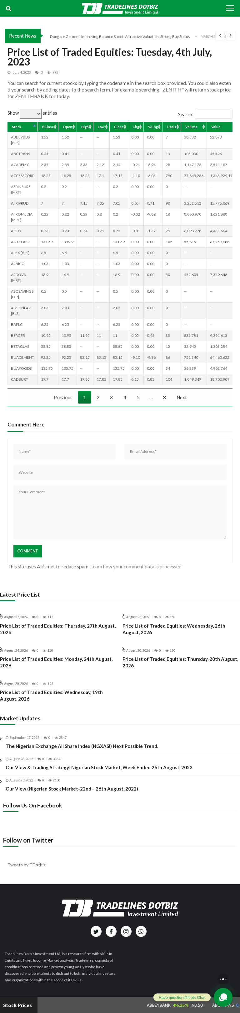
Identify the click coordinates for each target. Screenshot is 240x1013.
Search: (185, 114)
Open (67, 127)
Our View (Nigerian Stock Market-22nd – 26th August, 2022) (72, 788)
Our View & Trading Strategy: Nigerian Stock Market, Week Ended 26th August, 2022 (99, 767)
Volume (191, 127)
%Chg (153, 127)
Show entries (32, 113)
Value (215, 127)
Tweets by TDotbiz (26, 864)
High (85, 127)
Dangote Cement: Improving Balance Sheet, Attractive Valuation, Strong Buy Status (120, 36)
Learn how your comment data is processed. (136, 566)
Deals (171, 127)
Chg (135, 127)
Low (101, 127)
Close (118, 127)
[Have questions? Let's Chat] (223, 997)
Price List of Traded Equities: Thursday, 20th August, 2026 (180, 662)
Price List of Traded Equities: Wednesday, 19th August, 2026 (51, 695)
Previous (63, 397)
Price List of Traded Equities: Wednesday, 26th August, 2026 (173, 629)
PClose (48, 127)
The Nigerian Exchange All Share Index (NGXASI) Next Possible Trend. (82, 746)
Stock (16, 127)
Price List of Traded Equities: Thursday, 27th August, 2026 (58, 629)
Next (182, 397)
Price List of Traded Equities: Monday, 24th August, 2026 (56, 662)
